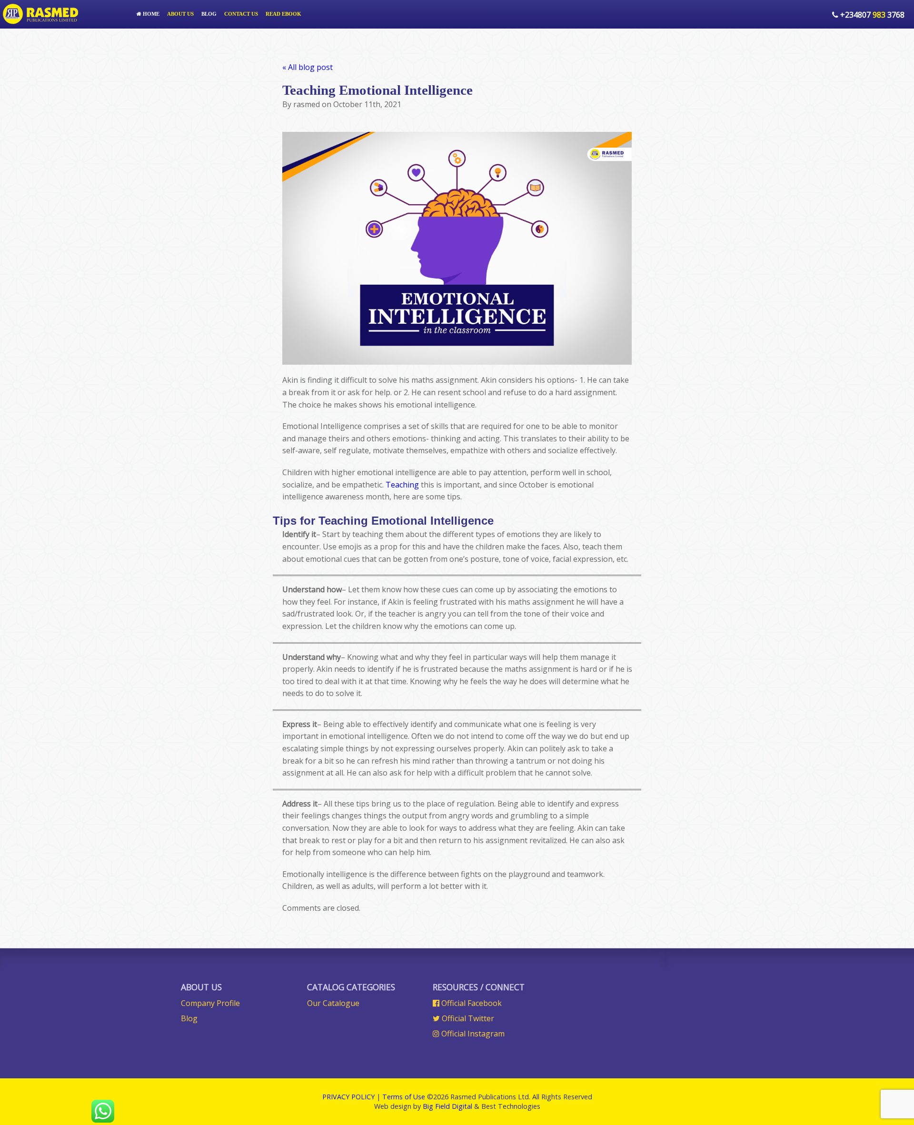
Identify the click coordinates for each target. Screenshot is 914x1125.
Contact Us (241, 14)
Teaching (402, 484)
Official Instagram (472, 1033)
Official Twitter (467, 1018)
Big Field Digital (447, 1106)
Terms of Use (403, 1096)
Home (150, 14)
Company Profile (210, 1003)
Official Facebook (470, 1003)
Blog (209, 14)
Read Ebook (283, 14)
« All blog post (307, 67)
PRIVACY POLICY (348, 1096)
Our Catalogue (333, 1003)
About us (180, 14)
